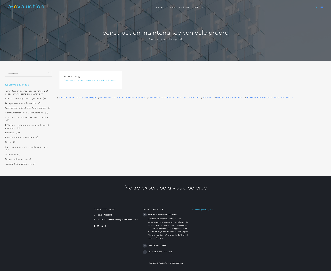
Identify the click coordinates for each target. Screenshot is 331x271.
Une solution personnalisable (160, 252)
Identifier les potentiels (157, 245)
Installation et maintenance (21, 138)
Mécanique (208, 98)
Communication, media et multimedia (26, 113)
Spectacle (12, 155)
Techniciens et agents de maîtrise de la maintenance (174, 98)
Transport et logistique (20, 164)
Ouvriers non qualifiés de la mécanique (77, 98)
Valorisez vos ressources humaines (162, 214)
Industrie (13, 133)
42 (76, 77)
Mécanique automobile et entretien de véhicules (90, 81)
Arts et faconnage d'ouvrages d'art (25, 99)
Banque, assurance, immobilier (23, 103)
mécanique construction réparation (165, 39)
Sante (10, 142)
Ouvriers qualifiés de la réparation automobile (122, 98)
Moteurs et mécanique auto (229, 98)
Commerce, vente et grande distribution (28, 108)
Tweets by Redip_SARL (203, 210)
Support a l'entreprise (18, 159)
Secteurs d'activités (17, 85)
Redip (161, 263)
